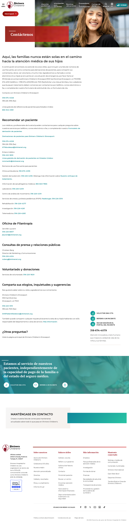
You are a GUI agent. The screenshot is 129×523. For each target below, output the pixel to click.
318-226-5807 (8, 232)
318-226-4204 (8, 256)
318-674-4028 (8, 98)
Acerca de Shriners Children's (40, 459)
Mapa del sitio (79, 518)
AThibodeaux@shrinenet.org (14, 147)
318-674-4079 (98, 330)
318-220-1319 (7, 306)
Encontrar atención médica (65, 484)
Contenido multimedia (116, 466)
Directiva (37, 475)
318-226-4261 (19, 208)
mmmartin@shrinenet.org (13, 161)
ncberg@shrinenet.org (11, 259)
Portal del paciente (65, 475)
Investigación (88, 468)
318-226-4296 (27, 176)
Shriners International (116, 470)
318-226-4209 (18, 189)
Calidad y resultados (41, 479)
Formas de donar (89, 471)
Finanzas (86, 475)
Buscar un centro (64, 479)
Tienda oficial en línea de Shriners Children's (117, 482)
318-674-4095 (24, 171)
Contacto (61, 471)
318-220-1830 (7, 155)
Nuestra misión (39, 468)
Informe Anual (39, 487)
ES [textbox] (112, 6)
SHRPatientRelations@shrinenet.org (17, 314)
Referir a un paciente (66, 462)
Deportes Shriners (114, 478)
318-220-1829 (28, 275)
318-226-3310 (57, 199)
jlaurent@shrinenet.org (11, 235)
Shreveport (9, 14)
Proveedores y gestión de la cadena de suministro (91, 491)
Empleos (86, 458)
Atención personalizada (42, 471)
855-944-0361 (8, 110)
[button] (106, 5)
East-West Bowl (113, 474)
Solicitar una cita (64, 458)
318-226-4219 (35, 194)
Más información (50, 322)
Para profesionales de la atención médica (91, 463)
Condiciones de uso (64, 518)
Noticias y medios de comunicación (115, 461)
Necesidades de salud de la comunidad (92, 480)
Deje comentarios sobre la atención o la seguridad (67, 497)
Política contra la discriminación (44, 518)
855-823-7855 (41, 184)
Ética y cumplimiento (41, 483)
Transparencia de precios (92, 485)
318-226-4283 (20, 213)
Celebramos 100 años (41, 464)
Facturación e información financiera (66, 490)
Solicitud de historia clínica (65, 467)
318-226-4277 (20, 204)
